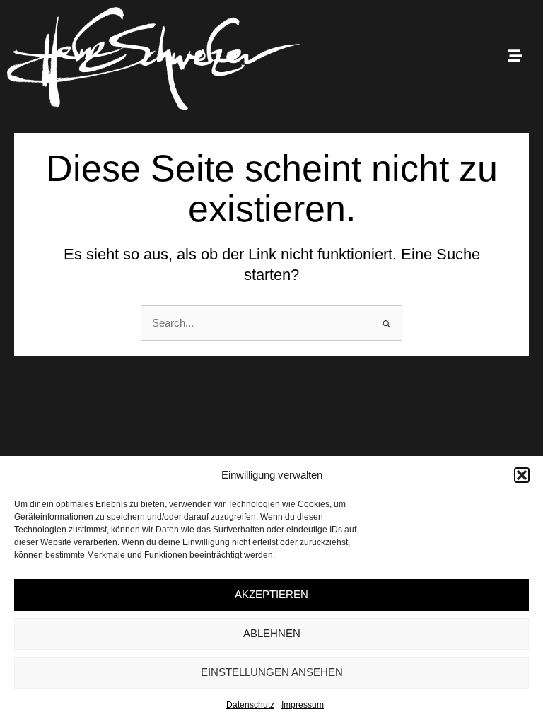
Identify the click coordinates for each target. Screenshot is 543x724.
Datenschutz (250, 705)
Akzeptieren (271, 594)
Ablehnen (271, 633)
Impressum (302, 705)
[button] (522, 475)
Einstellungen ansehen (272, 672)
